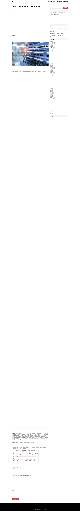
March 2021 (52, 102)
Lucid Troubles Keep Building (60, 31)
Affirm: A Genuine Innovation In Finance (60, 26)
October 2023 (52, 71)
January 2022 (52, 93)
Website (13, 493)
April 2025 (51, 52)
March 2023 (52, 78)
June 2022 (52, 88)
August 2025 (52, 48)
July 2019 (51, 109)
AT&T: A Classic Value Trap (58, 33)
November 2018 (52, 112)
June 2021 (51, 100)
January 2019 (52, 111)
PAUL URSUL (52, 31)
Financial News (65, 1)
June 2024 (52, 63)
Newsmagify (44, 509)
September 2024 (52, 60)
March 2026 (52, 41)
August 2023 (52, 73)
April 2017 (51, 113)
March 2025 (52, 53)
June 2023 (52, 75)
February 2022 (52, 92)
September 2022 (52, 85)
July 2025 (51, 49)
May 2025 (51, 51)
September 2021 (52, 97)
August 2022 (52, 86)
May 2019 (51, 110)
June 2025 (52, 50)
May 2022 (51, 89)
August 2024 (52, 61)
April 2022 (51, 90)
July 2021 (51, 99)
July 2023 (51, 74)
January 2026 (52, 43)
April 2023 (51, 77)
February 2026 (52, 42)
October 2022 (52, 84)
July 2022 (51, 87)
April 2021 (51, 101)
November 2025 (52, 45)
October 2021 (52, 96)
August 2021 (52, 98)
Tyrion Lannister (52, 35)
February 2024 (52, 67)
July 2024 (51, 62)
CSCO (16, 69)
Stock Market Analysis (51, 1)
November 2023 (52, 70)
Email (13, 490)
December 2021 (52, 94)
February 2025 (52, 54)
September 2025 (52, 47)
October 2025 (52, 46)
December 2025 (52, 44)
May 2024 (51, 64)
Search (51, 6)
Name (13, 487)
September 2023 (52, 72)
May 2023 (51, 76)
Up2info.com (14, 1)
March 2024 (52, 66)
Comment (14, 476)
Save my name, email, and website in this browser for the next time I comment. (25, 497)
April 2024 (51, 65)
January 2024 (52, 68)
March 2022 (52, 91)
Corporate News (59, 1)
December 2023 (52, 69)
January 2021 (52, 103)
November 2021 (52, 95)
